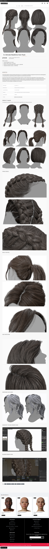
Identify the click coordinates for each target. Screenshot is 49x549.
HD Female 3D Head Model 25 (38, 512)
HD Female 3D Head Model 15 (6, 512)
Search (22, 5)
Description (4, 72)
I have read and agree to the (37, 539)
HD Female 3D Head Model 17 (22, 512)
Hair (19, 5)
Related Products (4, 494)
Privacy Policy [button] (29, 545)
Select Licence (4, 60)
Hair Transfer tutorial (40, 77)
